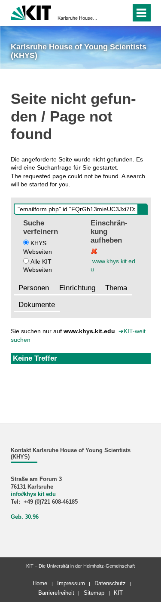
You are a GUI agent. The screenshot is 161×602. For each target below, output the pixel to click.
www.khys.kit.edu (113, 265)
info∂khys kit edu (33, 494)
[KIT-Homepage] (31, 11)
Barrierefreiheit (56, 593)
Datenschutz (110, 583)
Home (40, 583)
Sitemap (94, 593)
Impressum (71, 583)
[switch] (109, 13)
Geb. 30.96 (25, 517)
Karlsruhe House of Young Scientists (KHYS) (78, 18)
